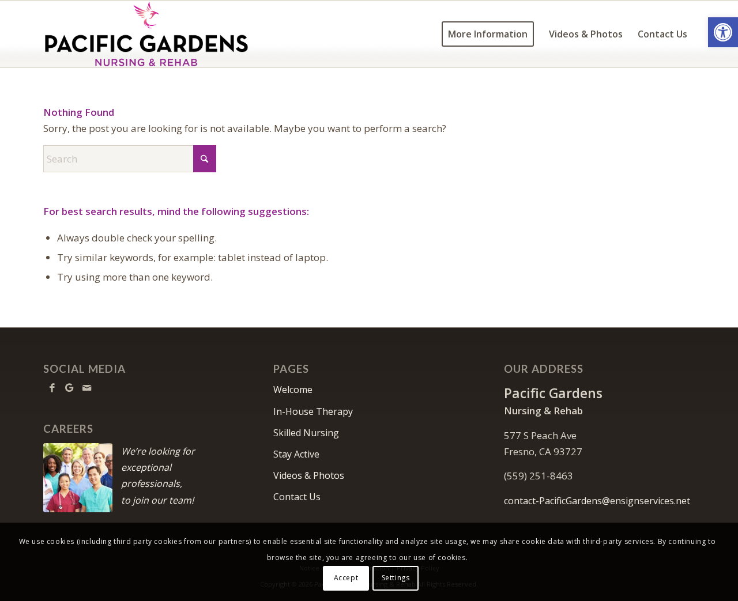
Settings (396, 578)
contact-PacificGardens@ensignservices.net (597, 500)
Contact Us (297, 496)
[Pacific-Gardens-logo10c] (148, 34)
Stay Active (296, 454)
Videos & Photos (308, 475)
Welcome (292, 389)
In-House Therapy (313, 411)
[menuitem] (487, 34)
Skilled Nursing (306, 432)
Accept (346, 578)
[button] (723, 32)
